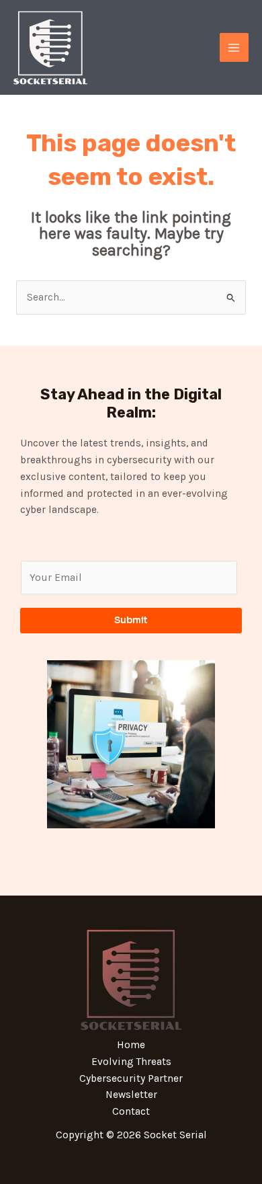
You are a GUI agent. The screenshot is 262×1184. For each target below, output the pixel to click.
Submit (131, 620)
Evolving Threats (131, 1062)
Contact (131, 1111)
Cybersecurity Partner (131, 1078)
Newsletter (131, 1095)
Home (131, 1045)
